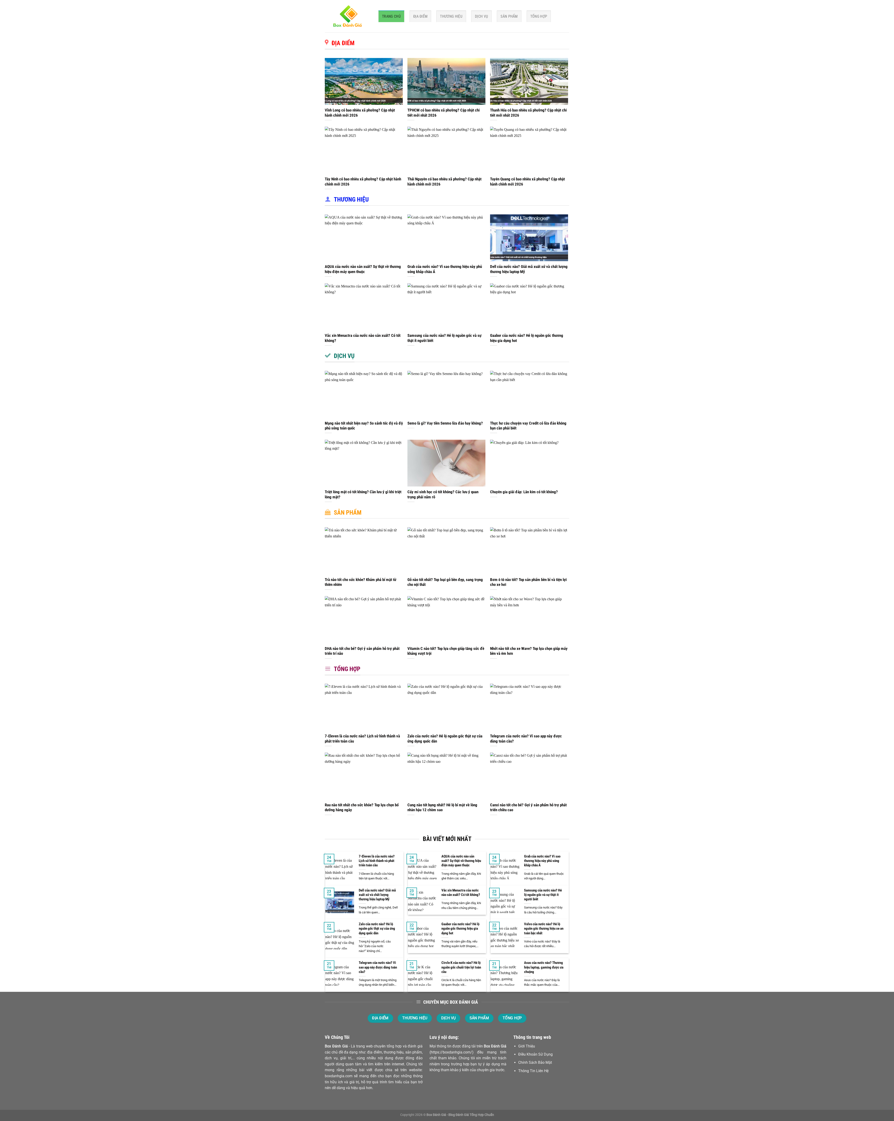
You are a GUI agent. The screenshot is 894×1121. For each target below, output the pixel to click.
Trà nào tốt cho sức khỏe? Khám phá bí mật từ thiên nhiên (360, 582)
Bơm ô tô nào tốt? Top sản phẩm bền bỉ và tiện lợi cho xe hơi (528, 582)
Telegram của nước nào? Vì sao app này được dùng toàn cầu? (526, 738)
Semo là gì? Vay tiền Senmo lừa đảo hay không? (445, 423)
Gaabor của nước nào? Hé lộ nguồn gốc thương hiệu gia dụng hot (526, 338)
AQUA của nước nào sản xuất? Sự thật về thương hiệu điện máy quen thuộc (363, 269)
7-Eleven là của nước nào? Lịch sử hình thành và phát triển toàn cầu (362, 738)
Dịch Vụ (481, 16)
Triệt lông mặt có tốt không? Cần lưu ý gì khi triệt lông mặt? (363, 494)
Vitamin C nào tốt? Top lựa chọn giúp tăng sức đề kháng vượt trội (445, 651)
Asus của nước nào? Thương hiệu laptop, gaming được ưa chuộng (543, 967)
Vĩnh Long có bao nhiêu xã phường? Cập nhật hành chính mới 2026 (360, 113)
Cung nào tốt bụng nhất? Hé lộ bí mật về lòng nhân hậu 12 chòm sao (442, 807)
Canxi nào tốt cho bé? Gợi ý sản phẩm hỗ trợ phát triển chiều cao (528, 807)
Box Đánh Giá (336, 1046)
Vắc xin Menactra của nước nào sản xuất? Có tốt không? (362, 338)
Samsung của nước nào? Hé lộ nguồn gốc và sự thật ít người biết (444, 338)
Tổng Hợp (538, 16)
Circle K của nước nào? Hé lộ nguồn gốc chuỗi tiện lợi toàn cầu (461, 967)
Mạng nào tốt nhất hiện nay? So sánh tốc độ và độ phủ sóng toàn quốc (364, 426)
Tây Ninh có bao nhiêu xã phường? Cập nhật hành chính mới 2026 (363, 181)
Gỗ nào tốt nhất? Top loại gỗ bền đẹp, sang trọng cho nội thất (445, 582)
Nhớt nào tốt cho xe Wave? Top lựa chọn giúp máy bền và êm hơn (529, 651)
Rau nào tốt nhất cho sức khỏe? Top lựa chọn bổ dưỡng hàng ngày (362, 807)
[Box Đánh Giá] (348, 16)
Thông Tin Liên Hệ (533, 1071)
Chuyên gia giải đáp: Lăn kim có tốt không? (524, 492)
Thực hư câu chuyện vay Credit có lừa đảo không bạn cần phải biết (528, 426)
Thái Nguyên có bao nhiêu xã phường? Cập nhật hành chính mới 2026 (444, 181)
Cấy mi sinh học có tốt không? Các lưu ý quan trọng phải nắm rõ (442, 494)
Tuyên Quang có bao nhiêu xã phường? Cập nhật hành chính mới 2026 (527, 181)
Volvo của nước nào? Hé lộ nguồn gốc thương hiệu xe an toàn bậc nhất (543, 928)
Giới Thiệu (526, 1046)
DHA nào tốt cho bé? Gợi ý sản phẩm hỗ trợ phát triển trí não (362, 651)
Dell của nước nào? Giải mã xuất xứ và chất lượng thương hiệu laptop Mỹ (529, 269)
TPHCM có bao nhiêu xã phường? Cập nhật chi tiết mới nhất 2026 (443, 113)
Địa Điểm (420, 16)
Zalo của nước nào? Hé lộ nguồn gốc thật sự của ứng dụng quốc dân (444, 738)
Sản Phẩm (509, 16)
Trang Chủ (391, 16)
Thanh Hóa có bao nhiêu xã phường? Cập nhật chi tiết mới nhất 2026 (528, 113)
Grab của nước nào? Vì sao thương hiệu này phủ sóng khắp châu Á (444, 269)
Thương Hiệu (451, 16)
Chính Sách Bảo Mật (535, 1062)
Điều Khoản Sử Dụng (535, 1054)
